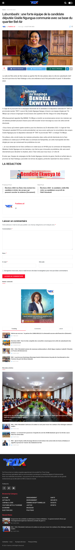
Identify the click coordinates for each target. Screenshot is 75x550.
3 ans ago (20, 26)
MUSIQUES (30, 507)
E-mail (5, 262)
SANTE (52, 497)
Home (4, 9)
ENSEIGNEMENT (31, 497)
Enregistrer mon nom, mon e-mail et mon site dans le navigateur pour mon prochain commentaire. (36, 270)
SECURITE (53, 500)
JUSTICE (29, 505)
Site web (41, 262)
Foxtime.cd (11, 26)
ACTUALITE (6, 500)
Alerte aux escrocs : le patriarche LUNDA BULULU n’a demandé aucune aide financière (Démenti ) (41, 333)
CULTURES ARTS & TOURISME (12, 505)
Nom (4, 253)
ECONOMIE (5, 507)
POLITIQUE (30, 510)
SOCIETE (53, 502)
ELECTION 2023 (11, 9)
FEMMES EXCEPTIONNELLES (35, 502)
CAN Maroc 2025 (7, 502)
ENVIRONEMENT (31, 500)
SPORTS (53, 505)
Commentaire (7, 229)
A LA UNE (5, 497)
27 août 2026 (8, 419)
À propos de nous (20, 542)
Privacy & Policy (32, 542)
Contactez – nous (7, 542)
